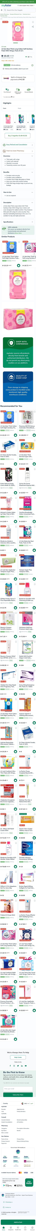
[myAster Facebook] (10, 1066)
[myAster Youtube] (26, 1066)
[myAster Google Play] (8, 1185)
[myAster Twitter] (18, 1066)
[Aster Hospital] (26, 1157)
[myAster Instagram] (14, 1066)
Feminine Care (26, 14)
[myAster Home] (2, 1195)
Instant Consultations (6, 1122)
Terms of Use (4, 1139)
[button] (33, 22)
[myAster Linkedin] (22, 1066)
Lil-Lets (3, 46)
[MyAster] (5, 1157)
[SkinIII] (27, 1165)
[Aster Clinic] (5, 1161)
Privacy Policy (20, 1139)
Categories (4, 1128)
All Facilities (20, 1122)
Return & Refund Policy (23, 1141)
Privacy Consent (5, 1141)
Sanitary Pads (3, 15)
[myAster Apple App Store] (18, 1185)
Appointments (20, 1109)
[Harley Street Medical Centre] (16, 1165)
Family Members (21, 1111)
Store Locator (4, 1132)
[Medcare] (28, 1161)
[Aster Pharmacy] (16, 1157)
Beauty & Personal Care (16, 14)
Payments (4, 1143)
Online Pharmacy (4, 14)
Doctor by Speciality (22, 1120)
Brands (18, 1130)
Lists (2, 1111)
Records (3, 1109)
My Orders (4, 1130)
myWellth (3, 1113)
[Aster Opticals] (16, 1161)
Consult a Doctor (5, 1120)
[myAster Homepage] (29, 1182)
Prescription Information (23, 1128)
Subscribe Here (18, 1095)
